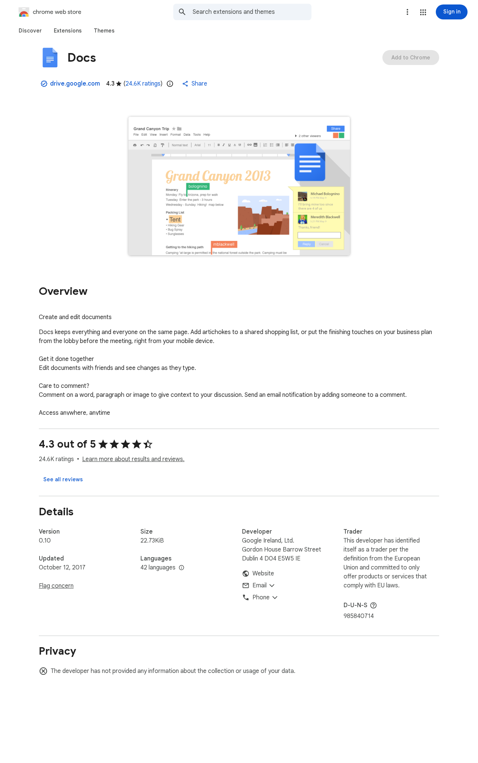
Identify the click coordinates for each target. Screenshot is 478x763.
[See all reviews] (63, 479)
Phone (261, 597)
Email (259, 585)
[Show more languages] (181, 567)
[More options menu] (407, 11)
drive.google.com (75, 83)
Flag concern (56, 586)
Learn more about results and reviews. (133, 459)
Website (263, 573)
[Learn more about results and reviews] (373, 605)
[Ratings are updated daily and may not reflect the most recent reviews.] (169, 83)
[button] (423, 12)
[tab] (30, 30)
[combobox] (252, 11)
